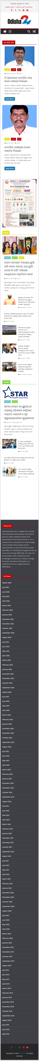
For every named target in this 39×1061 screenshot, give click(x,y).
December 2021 (8, 838)
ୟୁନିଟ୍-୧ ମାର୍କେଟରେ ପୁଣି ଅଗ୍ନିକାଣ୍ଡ (21, 7)
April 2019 (6, 984)
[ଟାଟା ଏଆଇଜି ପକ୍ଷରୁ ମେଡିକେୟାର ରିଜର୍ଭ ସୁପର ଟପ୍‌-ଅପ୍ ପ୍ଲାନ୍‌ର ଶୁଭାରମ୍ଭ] (9, 473)
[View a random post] (34, 31)
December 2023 (8, 728)
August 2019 (6, 966)
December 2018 (8, 1002)
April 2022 (6, 820)
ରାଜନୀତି (13, 69)
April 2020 (6, 929)
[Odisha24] (4, 31)
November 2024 (8, 678)
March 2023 (6, 770)
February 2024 (7, 719)
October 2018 (7, 1011)
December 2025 (8, 619)
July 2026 (5, 587)
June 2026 (5, 592)
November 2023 (8, 733)
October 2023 (7, 738)
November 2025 (8, 624)
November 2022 (8, 788)
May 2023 (5, 760)
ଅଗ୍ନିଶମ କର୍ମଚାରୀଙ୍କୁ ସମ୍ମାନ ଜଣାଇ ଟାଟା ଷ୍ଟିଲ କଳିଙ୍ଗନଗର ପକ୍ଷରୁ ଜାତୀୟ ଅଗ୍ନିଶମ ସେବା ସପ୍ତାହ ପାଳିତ (19, 316)
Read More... (6, 567)
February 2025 (7, 665)
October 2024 (7, 683)
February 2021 (7, 884)
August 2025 (6, 637)
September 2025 (8, 633)
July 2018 (5, 1025)
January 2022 (7, 833)
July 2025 (5, 642)
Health (15, 258)
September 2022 (8, 797)
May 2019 (5, 979)
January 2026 (7, 615)
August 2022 (6, 801)
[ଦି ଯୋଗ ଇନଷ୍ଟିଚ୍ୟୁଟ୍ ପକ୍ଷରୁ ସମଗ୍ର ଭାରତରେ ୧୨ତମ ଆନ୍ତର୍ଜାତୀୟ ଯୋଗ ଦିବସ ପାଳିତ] (9, 446)
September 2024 (8, 688)
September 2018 (8, 1016)
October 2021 (7, 847)
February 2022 (7, 829)
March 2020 (6, 934)
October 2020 (7, 902)
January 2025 (7, 669)
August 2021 (6, 856)
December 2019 (8, 947)
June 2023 (5, 756)
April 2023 (6, 765)
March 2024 (6, 715)
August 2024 (6, 692)
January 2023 (7, 779)
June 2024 (5, 701)
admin (20, 73)
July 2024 (5, 697)
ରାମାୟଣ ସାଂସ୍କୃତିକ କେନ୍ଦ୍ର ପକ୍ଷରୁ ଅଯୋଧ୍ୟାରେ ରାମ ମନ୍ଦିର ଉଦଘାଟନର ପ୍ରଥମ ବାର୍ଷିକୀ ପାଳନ (26, 350)
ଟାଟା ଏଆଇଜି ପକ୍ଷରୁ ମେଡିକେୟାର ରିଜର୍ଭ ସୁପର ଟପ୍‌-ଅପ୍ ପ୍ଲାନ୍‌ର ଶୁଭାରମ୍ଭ (26, 471)
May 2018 (5, 1034)
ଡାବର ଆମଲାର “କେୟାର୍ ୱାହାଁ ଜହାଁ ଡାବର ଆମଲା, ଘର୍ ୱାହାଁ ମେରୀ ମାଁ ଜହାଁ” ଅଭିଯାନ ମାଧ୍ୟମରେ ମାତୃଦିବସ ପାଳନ (19, 268)
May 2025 (5, 651)
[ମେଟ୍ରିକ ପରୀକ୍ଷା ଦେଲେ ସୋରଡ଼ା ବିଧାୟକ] (19, 120)
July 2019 (5, 970)
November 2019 (8, 952)
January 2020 (7, 943)
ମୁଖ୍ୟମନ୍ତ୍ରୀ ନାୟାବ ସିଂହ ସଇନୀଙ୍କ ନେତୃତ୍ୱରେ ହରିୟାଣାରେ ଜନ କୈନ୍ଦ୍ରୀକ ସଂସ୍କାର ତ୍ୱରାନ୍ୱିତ (26, 300)
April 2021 (6, 874)
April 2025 (6, 656)
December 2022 (8, 783)
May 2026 (5, 596)
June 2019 (5, 975)
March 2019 (6, 988)
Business (7, 258)
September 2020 (8, 906)
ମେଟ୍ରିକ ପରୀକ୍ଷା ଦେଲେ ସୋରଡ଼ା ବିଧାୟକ (17, 148)
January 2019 (7, 997)
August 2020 (6, 911)
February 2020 (7, 938)
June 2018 (5, 1029)
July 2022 (5, 806)
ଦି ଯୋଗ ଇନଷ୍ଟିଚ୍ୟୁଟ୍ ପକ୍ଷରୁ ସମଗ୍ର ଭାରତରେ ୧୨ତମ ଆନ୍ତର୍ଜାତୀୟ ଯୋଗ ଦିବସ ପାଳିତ (26, 444)
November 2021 (8, 842)
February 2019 (7, 993)
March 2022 (6, 824)
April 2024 (6, 710)
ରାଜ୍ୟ (19, 69)
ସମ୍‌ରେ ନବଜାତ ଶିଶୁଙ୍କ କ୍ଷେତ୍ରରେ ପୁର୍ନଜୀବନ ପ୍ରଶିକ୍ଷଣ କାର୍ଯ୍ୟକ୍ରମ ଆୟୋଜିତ (25, 367)
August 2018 (6, 1020)
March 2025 (6, 660)
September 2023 (8, 742)
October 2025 (7, 628)
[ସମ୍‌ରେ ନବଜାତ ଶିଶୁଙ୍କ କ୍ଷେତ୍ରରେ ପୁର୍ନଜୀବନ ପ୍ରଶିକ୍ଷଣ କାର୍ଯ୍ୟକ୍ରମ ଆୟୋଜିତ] (9, 369)
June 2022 (5, 811)
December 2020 (8, 893)
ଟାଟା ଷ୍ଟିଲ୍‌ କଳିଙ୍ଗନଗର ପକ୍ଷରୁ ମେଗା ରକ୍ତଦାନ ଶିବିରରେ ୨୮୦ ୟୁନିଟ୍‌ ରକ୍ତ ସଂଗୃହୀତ (19, 459)
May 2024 (5, 706)
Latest (7, 69)
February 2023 (7, 774)
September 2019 (8, 961)
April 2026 (6, 601)
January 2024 (7, 724)
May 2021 (5, 870)
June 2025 (5, 647)
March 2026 (6, 605)
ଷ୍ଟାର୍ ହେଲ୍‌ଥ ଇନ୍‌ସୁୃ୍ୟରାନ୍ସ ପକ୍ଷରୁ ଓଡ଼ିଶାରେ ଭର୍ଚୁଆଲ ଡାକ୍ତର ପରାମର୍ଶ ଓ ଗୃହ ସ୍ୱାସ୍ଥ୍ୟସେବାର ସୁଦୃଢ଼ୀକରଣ (19, 412)
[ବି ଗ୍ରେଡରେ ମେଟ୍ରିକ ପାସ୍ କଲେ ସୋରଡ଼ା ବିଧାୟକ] (19, 56)
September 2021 (8, 852)
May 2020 (5, 924)
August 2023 (6, 747)
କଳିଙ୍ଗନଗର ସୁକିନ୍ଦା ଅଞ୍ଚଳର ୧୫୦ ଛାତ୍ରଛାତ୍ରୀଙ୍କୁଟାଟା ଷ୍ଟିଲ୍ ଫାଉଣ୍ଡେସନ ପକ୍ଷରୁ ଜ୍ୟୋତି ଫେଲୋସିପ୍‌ (26, 332)
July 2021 (5, 861)
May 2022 (5, 815)
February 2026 (7, 610)
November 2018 (8, 1007)
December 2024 (8, 674)
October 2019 (7, 956)
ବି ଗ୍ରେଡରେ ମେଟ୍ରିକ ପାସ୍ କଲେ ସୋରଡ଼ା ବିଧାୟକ (18, 79)
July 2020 (5, 915)
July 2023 (5, 751)
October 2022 (7, 792)
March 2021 (6, 879)
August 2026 (6, 583)
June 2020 (5, 920)
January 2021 (7, 888)
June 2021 (5, 865)
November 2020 (8, 897)
